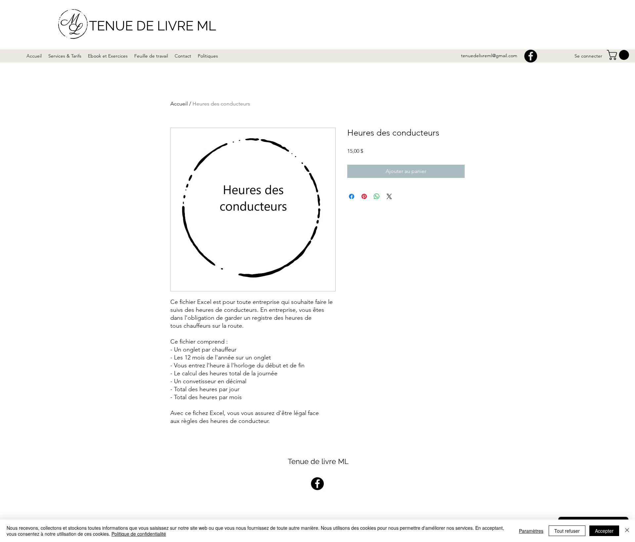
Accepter (604, 530)
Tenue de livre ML (318, 461)
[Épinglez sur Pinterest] (364, 196)
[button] (619, 55)
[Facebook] (530, 56)
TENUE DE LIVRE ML (152, 25)
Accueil (179, 104)
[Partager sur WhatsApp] (377, 196)
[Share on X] (389, 196)
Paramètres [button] (531, 530)
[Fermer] (627, 531)
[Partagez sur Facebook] (352, 196)
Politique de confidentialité (138, 533)
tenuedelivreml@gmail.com (489, 56)
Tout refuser (567, 530)
